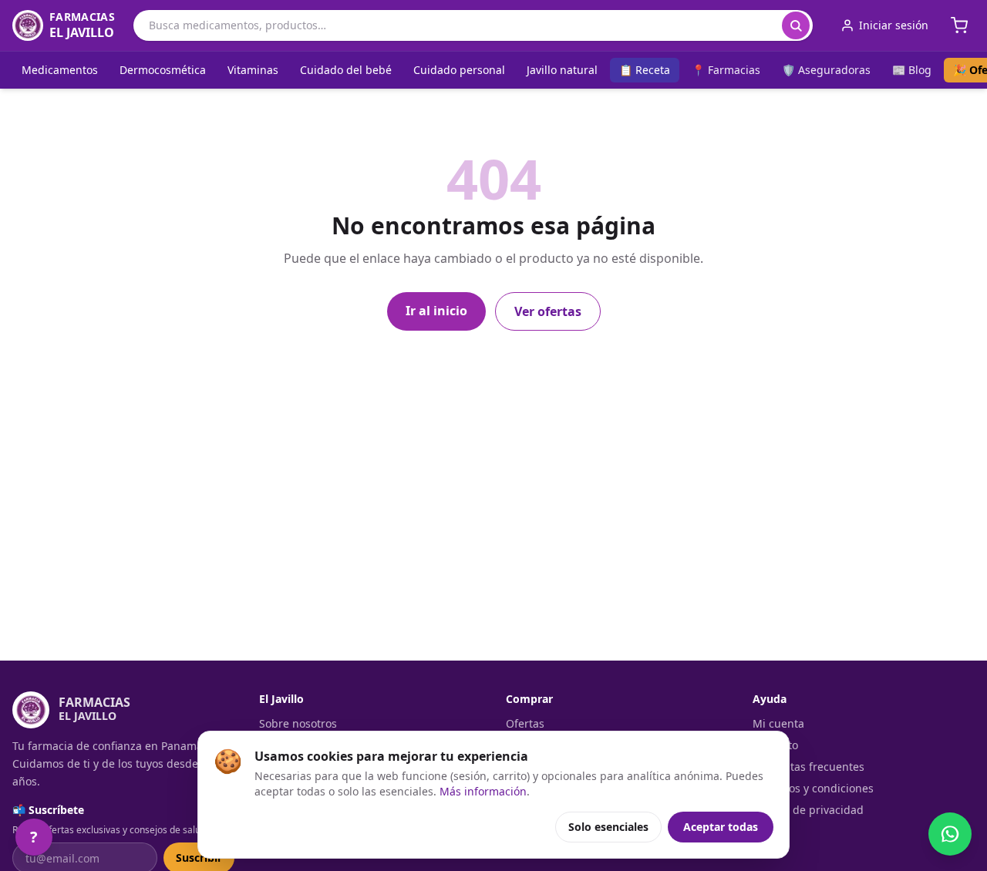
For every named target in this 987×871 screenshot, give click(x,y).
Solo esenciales (608, 826)
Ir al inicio (436, 310)
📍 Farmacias (726, 69)
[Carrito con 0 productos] (959, 25)
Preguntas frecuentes (808, 766)
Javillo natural (562, 69)
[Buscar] (796, 25)
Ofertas (525, 723)
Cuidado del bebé (346, 69)
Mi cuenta (778, 723)
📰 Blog (911, 69)
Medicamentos (60, 69)
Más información (483, 791)
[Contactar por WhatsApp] (950, 834)
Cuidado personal (459, 69)
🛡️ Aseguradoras (826, 69)
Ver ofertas (547, 311)
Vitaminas (252, 69)
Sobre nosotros (298, 723)
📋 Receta (644, 69)
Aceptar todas (720, 826)
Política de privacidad (808, 809)
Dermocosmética (163, 69)
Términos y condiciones (813, 788)
